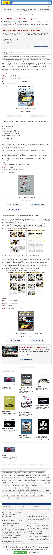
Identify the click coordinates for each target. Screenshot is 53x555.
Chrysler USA (29, 477)
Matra (36, 485)
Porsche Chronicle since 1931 (42, 405)
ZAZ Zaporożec (33, 498)
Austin (14, 475)
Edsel (38, 480)
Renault (13, 493)
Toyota (27, 495)
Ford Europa (8, 482)
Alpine (29, 472)
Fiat (3, 482)
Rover (28, 493)
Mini (20, 488)
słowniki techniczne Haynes (13, 532)
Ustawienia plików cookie (32, 509)
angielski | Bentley (38, 34)
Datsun (14, 480)
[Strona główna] (2, 6)
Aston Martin (5, 475)
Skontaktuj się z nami (28, 506)
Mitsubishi (25, 488)
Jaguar (43, 482)
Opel (10, 490)
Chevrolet (13, 477)
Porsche (26, 14)
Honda (24, 482)
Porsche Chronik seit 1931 (8, 428)
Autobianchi (28, 475)
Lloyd (23, 485)
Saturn (36, 493)
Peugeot (25, 490)
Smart (3, 495)
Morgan (31, 488)
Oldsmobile (4, 490)
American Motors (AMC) (38, 472)
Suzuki (18, 495)
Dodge (33, 480)
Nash (40, 488)
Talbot (22, 495)
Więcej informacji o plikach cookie (38, 549)
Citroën (35, 477)
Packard (14, 490)
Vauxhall (42, 495)
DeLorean (19, 480)
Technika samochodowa (7, 472)
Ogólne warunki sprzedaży (43, 506)
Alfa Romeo (24, 472)
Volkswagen (5, 498)
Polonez (36, 490)
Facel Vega (42, 480)
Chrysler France (20, 477)
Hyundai (30, 482)
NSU (48, 488)
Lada (6, 485)
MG (17, 488)
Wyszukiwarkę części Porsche (41, 46)
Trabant (32, 495)
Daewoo (44, 477)
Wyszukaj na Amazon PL (26, 354)
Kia (2, 485)
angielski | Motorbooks (13, 33)
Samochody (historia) (7, 470)
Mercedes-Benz (5, 488)
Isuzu (39, 482)
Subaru (8, 495)
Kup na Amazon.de (38, 115)
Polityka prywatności (8, 509)
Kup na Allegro (14, 204)
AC (15, 472)
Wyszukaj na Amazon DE (26, 359)
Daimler (9, 480)
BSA (49, 475)
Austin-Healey (21, 475)
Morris (35, 488)
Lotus (27, 485)
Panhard (20, 490)
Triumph (37, 495)
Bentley (34, 475)
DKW (29, 480)
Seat (40, 493)
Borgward (44, 475)
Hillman (20, 482)
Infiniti (34, 482)
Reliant (8, 493)
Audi (11, 475)
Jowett (47, 482)
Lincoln (18, 485)
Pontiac (47, 490)
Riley (18, 493)
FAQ (35, 506)
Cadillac (8, 477)
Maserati (32, 485)
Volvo (10, 498)
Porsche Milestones (6, 411)
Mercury (13, 488)
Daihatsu (4, 480)
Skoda (48, 493)
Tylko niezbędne (33, 552)
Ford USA (14, 482)
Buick (3, 477)
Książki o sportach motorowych (39, 470)
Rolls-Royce (23, 493)
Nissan (44, 488)
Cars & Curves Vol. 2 (23, 435)
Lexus (14, 485)
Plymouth (30, 490)
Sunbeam (13, 495)
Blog (20, 506)
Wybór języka (7, 506)
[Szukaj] (49, 3)
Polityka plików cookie (19, 509)
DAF (48, 477)
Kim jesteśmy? (15, 506)
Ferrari (48, 480)
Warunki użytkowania (44, 509)
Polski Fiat (42, 490)
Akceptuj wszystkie (20, 552)
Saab (32, 493)
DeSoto (25, 480)
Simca (44, 493)
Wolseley (21, 498)
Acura (18, 472)
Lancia (9, 485)
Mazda (41, 485)
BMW (39, 475)
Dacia (39, 477)
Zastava (26, 498)
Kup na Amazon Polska (14, 115)
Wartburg (15, 498)
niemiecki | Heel (11, 41)
